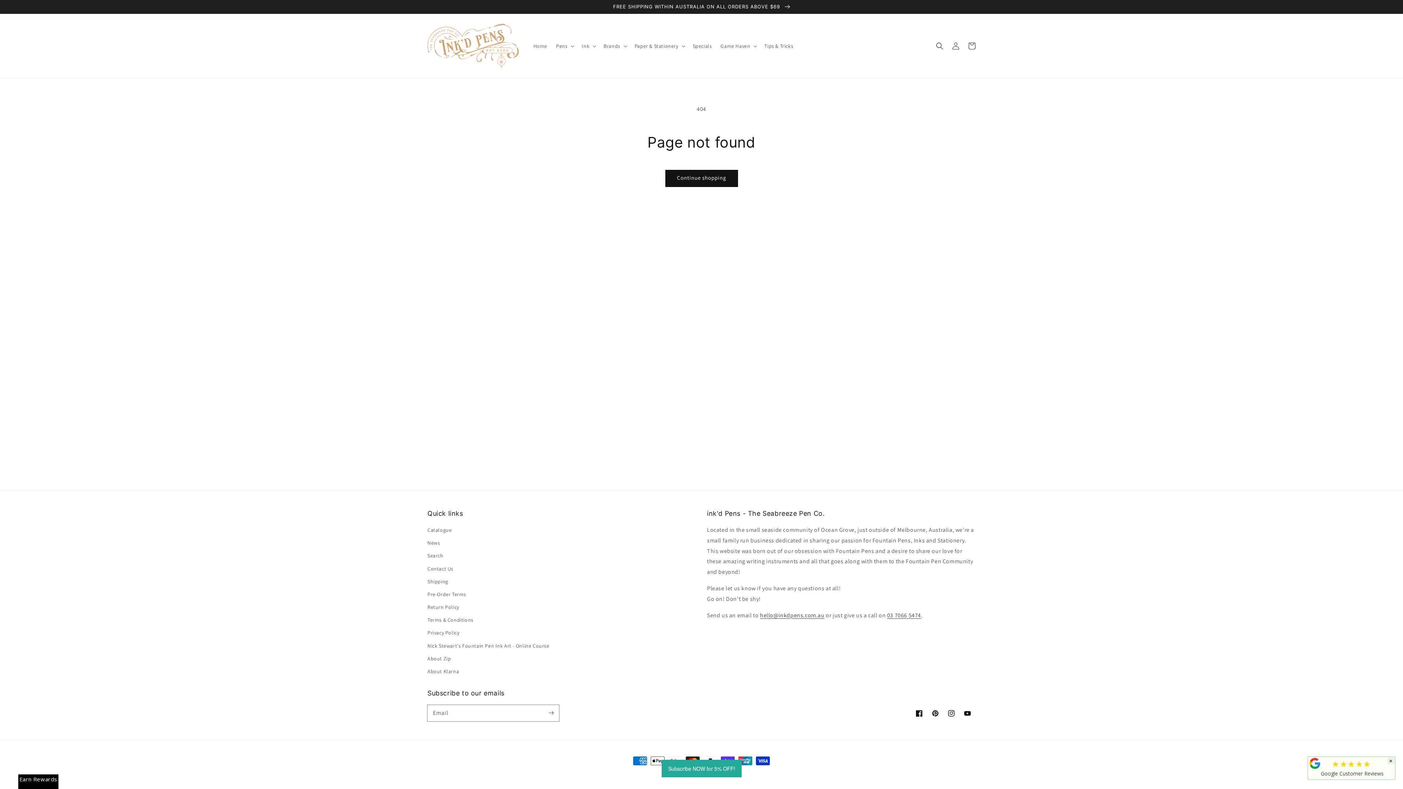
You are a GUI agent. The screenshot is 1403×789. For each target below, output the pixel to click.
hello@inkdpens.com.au (792, 615)
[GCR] (1315, 763)
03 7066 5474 (904, 615)
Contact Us (440, 568)
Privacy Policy (443, 632)
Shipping (437, 581)
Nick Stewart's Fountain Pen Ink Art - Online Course (488, 646)
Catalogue (439, 530)
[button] (940, 46)
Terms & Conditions (450, 620)
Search (435, 555)
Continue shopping (701, 177)
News (433, 543)
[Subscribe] (551, 713)
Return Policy (443, 607)
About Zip (439, 658)
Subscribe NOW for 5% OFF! (701, 768)
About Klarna (443, 671)
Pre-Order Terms (446, 594)
